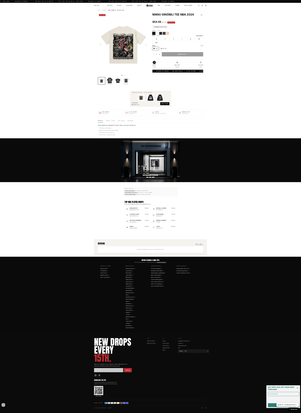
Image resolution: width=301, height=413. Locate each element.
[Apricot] (167, 33)
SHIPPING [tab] (130, 120)
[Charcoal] (164, 33)
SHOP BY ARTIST (151, 341)
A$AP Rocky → (129, 283)
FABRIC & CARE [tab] (110, 120)
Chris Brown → (129, 286)
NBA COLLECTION (151, 343)
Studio (119, 5)
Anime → (128, 301)
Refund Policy (166, 345)
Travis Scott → (103, 273)
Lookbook (129, 5)
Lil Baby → (128, 323)
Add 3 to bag (164, 103)
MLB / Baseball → (130, 299)
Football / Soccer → (130, 297)
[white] (157, 33)
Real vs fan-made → (156, 277)
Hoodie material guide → (131, 194)
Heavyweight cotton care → (131, 192)
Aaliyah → (128, 312)
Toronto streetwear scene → (183, 273)
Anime (177, 5)
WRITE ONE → (199, 244)
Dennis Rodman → (130, 327)
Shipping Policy (166, 347)
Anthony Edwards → (130, 316)
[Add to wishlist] (201, 15)
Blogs (164, 350)
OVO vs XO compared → (157, 283)
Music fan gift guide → (156, 275)
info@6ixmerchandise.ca (184, 341)
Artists (109, 5)
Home (99, 10)
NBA (159, 5)
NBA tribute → (129, 277)
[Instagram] (95, 375)
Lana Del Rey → (129, 310)
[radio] (155, 48)
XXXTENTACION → (130, 288)
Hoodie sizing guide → (130, 190)
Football (168, 5)
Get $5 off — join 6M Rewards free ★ (287, 404)
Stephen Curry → (130, 305)
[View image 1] (101, 81)
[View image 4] (126, 81)
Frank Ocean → (129, 281)
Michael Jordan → (130, 292)
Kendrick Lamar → (104, 275)
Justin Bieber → (129, 275)
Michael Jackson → (130, 268)
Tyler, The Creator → (105, 277)
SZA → (127, 319)
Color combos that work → (157, 281)
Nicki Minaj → (129, 325)
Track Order (188, 5)
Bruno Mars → (129, 273)
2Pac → (127, 294)
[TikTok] (99, 375)
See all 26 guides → (161, 262)
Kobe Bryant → (129, 290)
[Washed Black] (160, 33)
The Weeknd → (104, 270)
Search (164, 341)
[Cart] (206, 5)
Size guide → (199, 35)
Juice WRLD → (129, 270)
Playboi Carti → (129, 279)
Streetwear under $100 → (157, 270)
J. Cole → (128, 314)
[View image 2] (110, 81)
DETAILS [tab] (100, 120)
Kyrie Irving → (129, 308)
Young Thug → (129, 321)
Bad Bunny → (129, 303)
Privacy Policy (166, 343)
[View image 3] (118, 81)
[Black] (153, 33)
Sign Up (127, 370)
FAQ (179, 347)
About (139, 5)
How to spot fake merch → (157, 286)
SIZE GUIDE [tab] (121, 120)
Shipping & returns (182, 345)
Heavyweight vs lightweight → (158, 273)
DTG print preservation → (182, 270)
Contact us (180, 343)
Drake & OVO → (104, 268)
